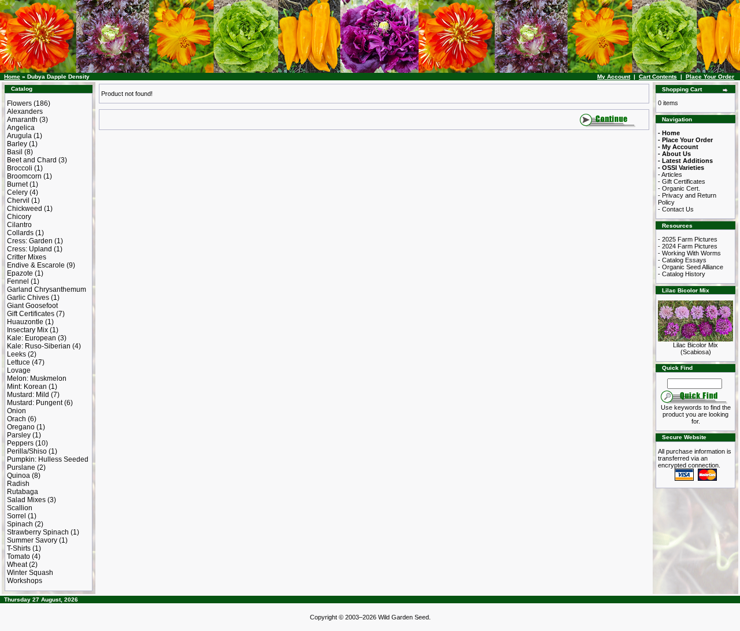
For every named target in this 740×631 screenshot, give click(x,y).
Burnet (17, 184)
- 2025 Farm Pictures (687, 239)
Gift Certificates (30, 314)
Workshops (24, 581)
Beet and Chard (32, 160)
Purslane (21, 467)
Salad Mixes (26, 500)
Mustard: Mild (28, 395)
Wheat (17, 565)
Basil (15, 152)
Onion (16, 411)
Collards (20, 233)
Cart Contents (658, 76)
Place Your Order (710, 76)
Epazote (20, 273)
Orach (16, 419)
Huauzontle (25, 322)
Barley (17, 144)
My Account (613, 76)
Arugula (19, 136)
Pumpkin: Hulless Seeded (47, 459)
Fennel (18, 281)
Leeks (16, 354)
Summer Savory (32, 540)
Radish (18, 484)
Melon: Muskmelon (36, 378)
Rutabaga (22, 492)
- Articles (670, 174)
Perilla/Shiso (27, 451)
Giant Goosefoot (32, 306)
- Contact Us (676, 209)
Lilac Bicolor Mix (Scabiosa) (695, 348)
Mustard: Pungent (34, 403)
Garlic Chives (28, 298)
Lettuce (18, 362)
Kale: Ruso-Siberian (39, 346)
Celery (17, 192)
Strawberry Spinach (38, 532)
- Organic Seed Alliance (690, 266)
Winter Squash (30, 573)
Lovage (19, 370)
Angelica (21, 128)
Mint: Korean (27, 387)
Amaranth (22, 120)
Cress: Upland (29, 249)
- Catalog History (681, 273)
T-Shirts (19, 548)
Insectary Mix (27, 330)
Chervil (18, 200)
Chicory (19, 217)
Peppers (20, 443)
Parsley (19, 435)
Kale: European (31, 338)
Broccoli (19, 168)
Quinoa (18, 476)
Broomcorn (24, 176)
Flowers (19, 103)
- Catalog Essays (682, 260)
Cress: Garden (30, 241)
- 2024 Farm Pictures (687, 246)
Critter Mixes (26, 257)
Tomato (18, 556)
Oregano (21, 427)
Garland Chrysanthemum (46, 289)
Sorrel (16, 516)
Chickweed (24, 209)
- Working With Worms (689, 253)
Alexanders (25, 111)
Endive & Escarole (36, 265)
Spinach (20, 524)
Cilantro (19, 225)
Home (12, 76)
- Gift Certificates (681, 181)
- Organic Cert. (679, 188)
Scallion (19, 508)
